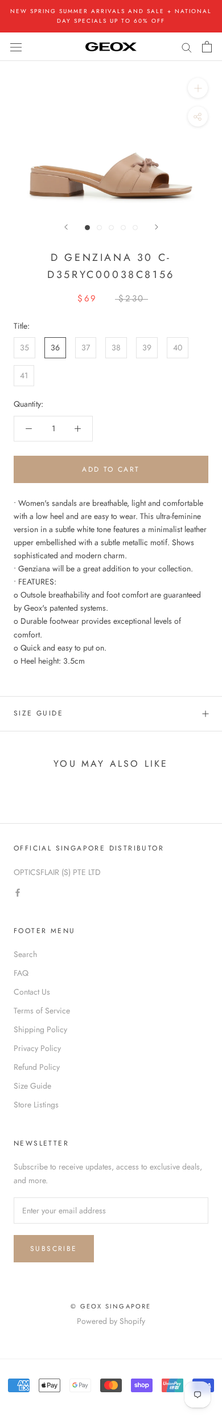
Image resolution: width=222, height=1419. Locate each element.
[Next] (156, 227)
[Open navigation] (16, 46)
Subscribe (53, 1249)
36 (55, 347)
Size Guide (38, 713)
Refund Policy (37, 1067)
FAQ (21, 973)
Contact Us (32, 991)
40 (177, 347)
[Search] (187, 46)
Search (25, 954)
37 (85, 347)
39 (146, 347)
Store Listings (36, 1104)
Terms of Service (42, 1010)
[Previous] (66, 227)
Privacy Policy (37, 1048)
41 (24, 375)
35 (24, 347)
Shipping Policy (40, 1029)
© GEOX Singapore (111, 1306)
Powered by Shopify (111, 1321)
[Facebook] (18, 891)
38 (116, 347)
